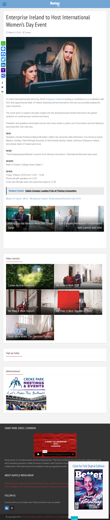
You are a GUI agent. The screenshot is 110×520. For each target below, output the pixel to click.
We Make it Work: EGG (67, 285)
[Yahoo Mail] (3, 70)
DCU (26, 198)
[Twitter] (3, 59)
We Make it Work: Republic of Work (74, 311)
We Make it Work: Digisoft (21, 311)
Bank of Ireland (14, 198)
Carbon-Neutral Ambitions (21, 285)
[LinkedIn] (3, 64)
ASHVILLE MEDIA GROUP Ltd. (34, 517)
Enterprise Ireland (54, 99)
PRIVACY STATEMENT (56, 517)
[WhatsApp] (3, 43)
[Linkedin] (7, 508)
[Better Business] (55, 4)
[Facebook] (3, 54)
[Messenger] (3, 48)
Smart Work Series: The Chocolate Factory (29, 336)
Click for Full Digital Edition (88, 466)
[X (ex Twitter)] (12, 508)
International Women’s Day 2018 (65, 198)
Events (28, 32)
